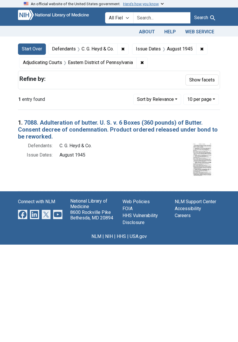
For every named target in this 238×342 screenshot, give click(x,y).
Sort (155, 99)
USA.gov (138, 236)
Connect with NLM (36, 201)
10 (199, 99)
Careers (183, 215)
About (147, 31)
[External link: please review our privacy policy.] (22, 214)
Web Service (199, 31)
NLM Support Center (195, 201)
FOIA (127, 208)
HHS (121, 236)
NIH (109, 236)
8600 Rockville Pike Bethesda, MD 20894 (91, 215)
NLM (96, 236)
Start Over (32, 49)
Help (170, 31)
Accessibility (188, 208)
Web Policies (136, 201)
